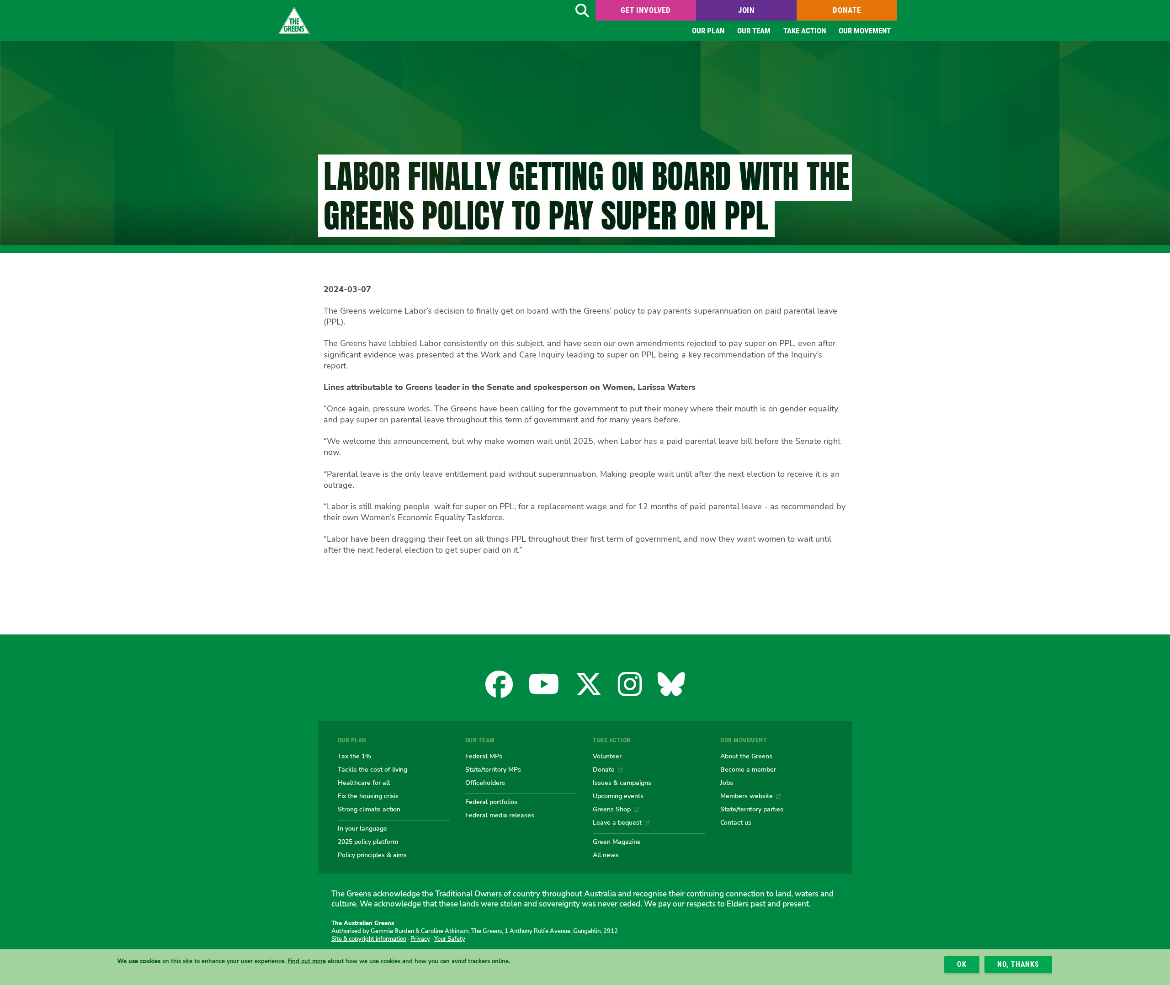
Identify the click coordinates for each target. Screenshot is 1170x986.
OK (962, 964)
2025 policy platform (368, 841)
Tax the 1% (354, 756)
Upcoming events (618, 795)
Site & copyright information (368, 939)
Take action (804, 30)
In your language (362, 828)
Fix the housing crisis (368, 795)
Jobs (726, 782)
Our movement (865, 30)
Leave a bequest (617, 822)
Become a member (748, 769)
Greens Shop (612, 809)
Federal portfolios (491, 801)
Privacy (420, 939)
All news (606, 854)
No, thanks (1018, 964)
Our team (754, 30)
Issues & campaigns (622, 782)
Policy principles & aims (372, 854)
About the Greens (746, 756)
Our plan (708, 30)
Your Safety (449, 939)
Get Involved (646, 10)
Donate (847, 10)
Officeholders (485, 782)
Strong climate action (369, 809)
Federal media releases (499, 815)
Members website (746, 795)
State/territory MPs (493, 769)
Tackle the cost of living (372, 769)
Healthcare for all (364, 782)
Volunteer (607, 756)
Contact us (735, 822)
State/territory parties (751, 809)
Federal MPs (483, 756)
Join (746, 10)
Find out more (306, 962)
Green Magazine (617, 841)
